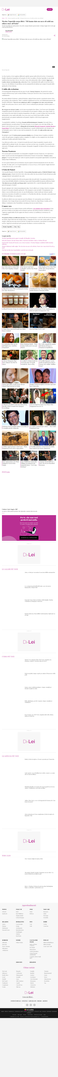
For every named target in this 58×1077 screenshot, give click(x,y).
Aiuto (45, 1014)
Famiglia (32, 971)
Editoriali (4, 942)
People (4, 909)
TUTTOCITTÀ (36, 1011)
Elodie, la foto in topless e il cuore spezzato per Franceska (39, 759)
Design (17, 926)
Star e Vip (16, 227)
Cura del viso (19, 985)
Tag (45, 983)
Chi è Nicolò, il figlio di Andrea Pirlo (34, 859)
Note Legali (20, 1014)
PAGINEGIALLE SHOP (19, 1011)
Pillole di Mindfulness (48, 942)
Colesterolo (33, 985)
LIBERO (2, 1011)
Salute (44, 913)
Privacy (24, 1014)
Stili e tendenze (19, 981)
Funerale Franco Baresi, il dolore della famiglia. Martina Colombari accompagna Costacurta (39, 600)
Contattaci (25, 1001)
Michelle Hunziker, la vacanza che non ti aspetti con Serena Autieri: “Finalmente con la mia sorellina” (40, 787)
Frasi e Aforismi (6, 946)
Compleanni (5, 985)
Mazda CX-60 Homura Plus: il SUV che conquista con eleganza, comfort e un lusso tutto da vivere (38, 660)
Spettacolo (4, 913)
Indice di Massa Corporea (33, 945)
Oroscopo (19, 962)
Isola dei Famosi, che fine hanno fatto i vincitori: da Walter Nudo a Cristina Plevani (24, 240)
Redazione (33, 962)
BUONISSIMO (54, 1011)
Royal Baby (46, 981)
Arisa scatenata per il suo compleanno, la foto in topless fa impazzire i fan (39, 814)
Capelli (18, 983)
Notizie (18, 940)
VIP (6, 18)
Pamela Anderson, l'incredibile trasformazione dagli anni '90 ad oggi (40, 614)
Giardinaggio (19, 932)
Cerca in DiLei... (28, 997)
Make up (18, 987)
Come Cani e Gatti (47, 946)
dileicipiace (5, 948)
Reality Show (5, 975)
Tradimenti (5, 983)
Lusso (17, 979)
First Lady (4, 971)
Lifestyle (4, 911)
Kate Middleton (19, 913)
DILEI (41, 1011)
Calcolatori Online (33, 941)
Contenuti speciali (16, 1001)
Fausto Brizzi (5, 128)
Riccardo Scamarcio (40, 126)
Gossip (3, 987)
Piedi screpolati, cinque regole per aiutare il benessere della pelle (40, 674)
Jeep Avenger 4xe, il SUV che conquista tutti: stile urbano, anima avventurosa (39, 715)
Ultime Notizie (19, 942)
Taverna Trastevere (18, 73)
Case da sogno (19, 924)
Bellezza (32, 913)
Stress (45, 977)
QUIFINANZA (49, 1011)
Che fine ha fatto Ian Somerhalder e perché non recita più (17, 250)
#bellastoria (5, 950)
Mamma (4, 926)
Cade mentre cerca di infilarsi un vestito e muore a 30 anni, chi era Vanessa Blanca (40, 773)
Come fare (45, 926)
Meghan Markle (19, 915)
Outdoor (18, 934)
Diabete (32, 983)
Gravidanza (33, 977)
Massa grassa (33, 949)
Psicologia (45, 915)
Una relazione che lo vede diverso (41, 208)
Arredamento (19, 928)
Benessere (45, 911)
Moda (31, 911)
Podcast (45, 940)
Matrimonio (5, 928)
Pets (31, 922)
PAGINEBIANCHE (30, 1011)
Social (3, 977)
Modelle (4, 979)
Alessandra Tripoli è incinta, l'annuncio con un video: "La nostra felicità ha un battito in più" (39, 873)
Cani (31, 924)
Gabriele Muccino (50, 126)
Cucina (45, 924)
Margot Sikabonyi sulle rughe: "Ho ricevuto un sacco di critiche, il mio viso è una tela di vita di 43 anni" (28, 247)
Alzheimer (32, 987)
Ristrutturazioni (19, 930)
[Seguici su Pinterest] (27, 1005)
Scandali (18, 977)
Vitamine (46, 971)
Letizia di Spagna (20, 917)
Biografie (18, 971)
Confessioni (19, 973)
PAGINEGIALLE (11, 1011)
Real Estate (18, 936)
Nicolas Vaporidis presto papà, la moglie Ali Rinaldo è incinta (18, 238)
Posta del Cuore (6, 930)
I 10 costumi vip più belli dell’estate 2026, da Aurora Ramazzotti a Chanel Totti (38, 586)
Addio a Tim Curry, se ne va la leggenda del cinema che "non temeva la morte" (40, 801)
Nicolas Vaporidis (8, 73)
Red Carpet (5, 981)
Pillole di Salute (47, 944)
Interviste (4, 944)
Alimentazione (47, 979)
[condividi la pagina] (54, 35)
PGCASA (25, 1011)
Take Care (46, 909)
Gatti (31, 926)
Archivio (45, 1001)
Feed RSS (39, 1001)
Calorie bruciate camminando (33, 954)
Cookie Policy (30, 1014)
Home (3, 18)
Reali (17, 911)
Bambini (32, 973)
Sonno (45, 975)
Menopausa (33, 981)
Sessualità (45, 917)
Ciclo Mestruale (34, 979)
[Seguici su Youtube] (31, 1005)
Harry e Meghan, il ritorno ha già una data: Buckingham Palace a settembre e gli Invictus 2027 (39, 887)
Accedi (49, 9)
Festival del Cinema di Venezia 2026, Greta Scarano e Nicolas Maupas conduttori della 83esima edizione (27, 243)
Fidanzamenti (19, 975)
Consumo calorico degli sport (35, 957)
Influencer (4, 973)
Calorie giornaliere (34, 951)
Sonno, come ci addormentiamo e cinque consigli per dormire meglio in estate (38, 687)
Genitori (32, 975)
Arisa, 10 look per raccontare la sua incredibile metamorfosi (40, 572)
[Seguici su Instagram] (34, 1005)
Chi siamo (14, 1014)
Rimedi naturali (47, 973)
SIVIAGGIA (44, 1011)
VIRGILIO (6, 1011)
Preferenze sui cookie (38, 1014)
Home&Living (20, 922)
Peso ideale (32, 947)
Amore (3, 924)
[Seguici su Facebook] (23, 1005)
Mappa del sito (32, 1001)
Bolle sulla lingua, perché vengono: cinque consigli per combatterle (38, 701)
